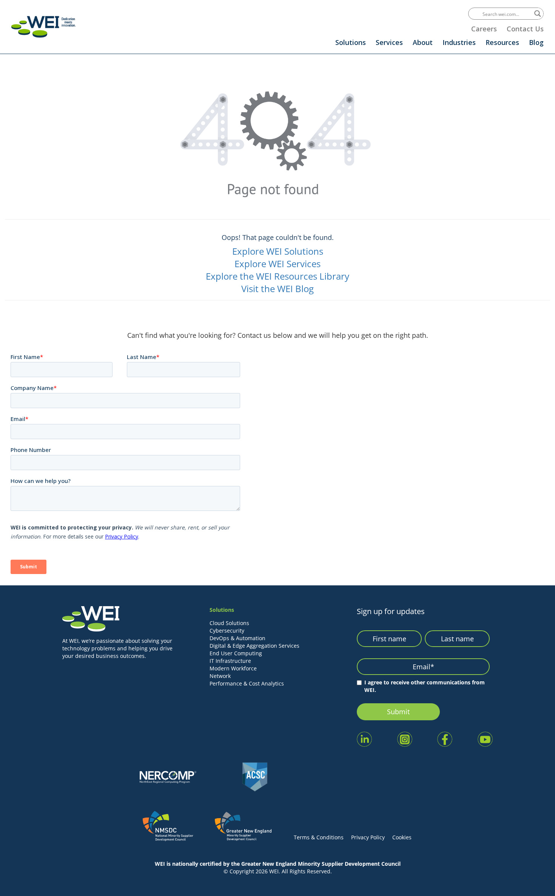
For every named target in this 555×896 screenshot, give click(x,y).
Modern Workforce (233, 668)
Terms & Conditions (319, 837)
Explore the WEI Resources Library (277, 276)
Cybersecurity (227, 630)
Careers (484, 28)
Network (220, 675)
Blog (536, 42)
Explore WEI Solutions (277, 251)
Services (389, 42)
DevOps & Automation (237, 638)
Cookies (402, 837)
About (423, 42)
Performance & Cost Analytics (247, 683)
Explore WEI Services (277, 263)
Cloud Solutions (229, 623)
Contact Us (525, 28)
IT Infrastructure (230, 660)
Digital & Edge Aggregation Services (254, 645)
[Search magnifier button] (537, 13)
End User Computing (236, 653)
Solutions (350, 42)
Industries (459, 42)
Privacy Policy (368, 837)
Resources (502, 42)
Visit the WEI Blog (277, 288)
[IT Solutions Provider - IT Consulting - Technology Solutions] (43, 26)
